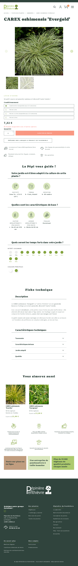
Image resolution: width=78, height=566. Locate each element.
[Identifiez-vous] (60, 7)
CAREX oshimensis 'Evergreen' (36, 407)
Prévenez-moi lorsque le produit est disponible (28, 140)
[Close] (73, 2)
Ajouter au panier (45, 133)
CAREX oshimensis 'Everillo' (13, 407)
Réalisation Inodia (57, 561)
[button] (66, 7)
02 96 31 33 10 (14, 528)
